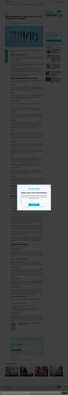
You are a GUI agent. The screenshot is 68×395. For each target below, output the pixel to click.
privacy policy (34, 206)
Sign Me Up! (34, 204)
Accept (64, 392)
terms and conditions (41, 206)
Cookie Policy (19, 393)
